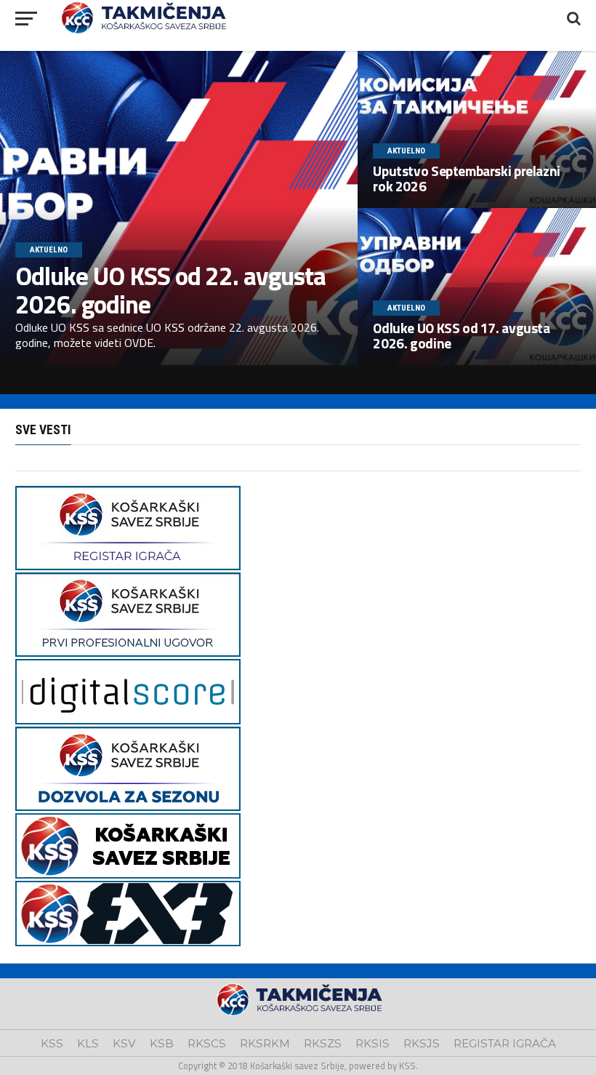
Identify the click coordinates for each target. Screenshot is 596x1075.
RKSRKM (265, 1043)
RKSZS (323, 1043)
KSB (162, 1043)
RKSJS (421, 1043)
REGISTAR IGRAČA (505, 1043)
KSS (52, 1043)
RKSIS (372, 1043)
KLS (88, 1043)
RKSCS (207, 1043)
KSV (124, 1043)
